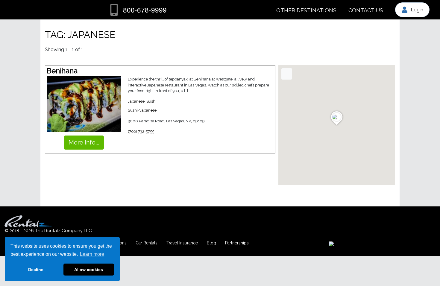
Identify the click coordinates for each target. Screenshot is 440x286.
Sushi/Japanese (142, 110)
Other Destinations (306, 10)
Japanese (136, 101)
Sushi (151, 101)
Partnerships (237, 243)
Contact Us (365, 10)
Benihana (62, 70)
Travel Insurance (182, 243)
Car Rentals (146, 243)
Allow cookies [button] (88, 269)
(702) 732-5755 (141, 131)
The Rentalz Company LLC (63, 230)
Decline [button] (35, 269)
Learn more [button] (92, 254)
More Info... (84, 142)
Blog (211, 243)
